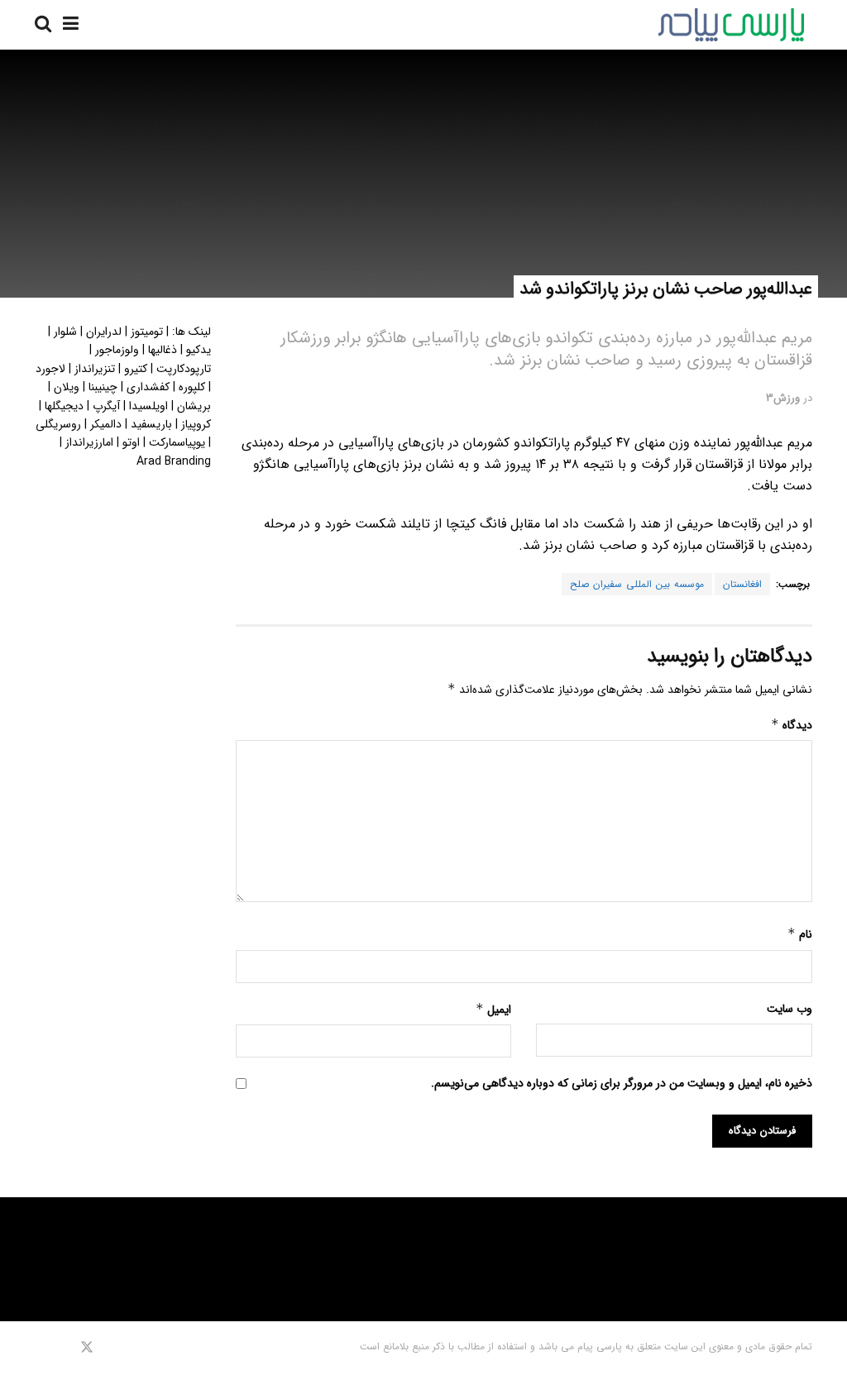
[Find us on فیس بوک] (108, 1348)
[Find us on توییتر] (86, 1348)
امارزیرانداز (89, 442)
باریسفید (151, 424)
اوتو (131, 442)
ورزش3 (783, 398)
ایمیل (493, 1009)
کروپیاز (196, 424)
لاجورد (50, 369)
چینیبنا (103, 387)
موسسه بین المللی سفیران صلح (637, 584)
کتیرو (135, 369)
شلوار (65, 331)
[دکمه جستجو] (43, 25)
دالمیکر (106, 424)
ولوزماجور (117, 350)
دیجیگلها (64, 406)
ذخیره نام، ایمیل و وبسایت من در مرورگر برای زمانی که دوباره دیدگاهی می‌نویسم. (621, 1083)
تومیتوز (147, 331)
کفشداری (148, 387)
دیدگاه (791, 725)
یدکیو (198, 350)
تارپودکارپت (183, 369)
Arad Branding (173, 461)
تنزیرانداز (94, 369)
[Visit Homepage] (731, 24)
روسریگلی (58, 424)
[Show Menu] (71, 25)
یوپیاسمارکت (177, 442)
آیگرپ (106, 406)
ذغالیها (162, 350)
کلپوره (192, 387)
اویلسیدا (148, 406)
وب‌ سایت (789, 1009)
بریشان (194, 406)
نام (799, 934)
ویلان (66, 387)
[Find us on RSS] (40, 1348)
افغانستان (742, 584)
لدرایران (104, 331)
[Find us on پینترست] (63, 1348)
